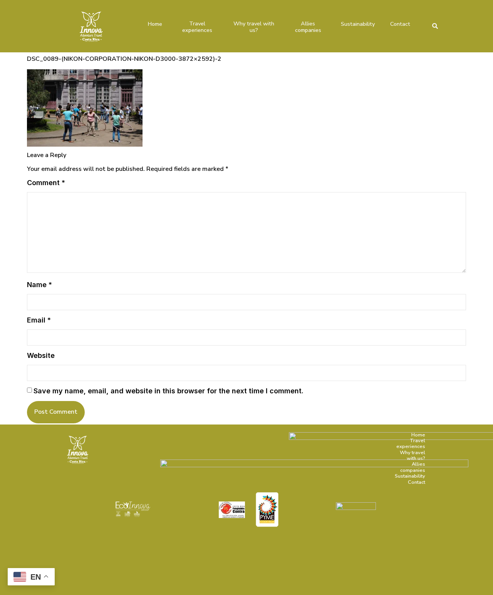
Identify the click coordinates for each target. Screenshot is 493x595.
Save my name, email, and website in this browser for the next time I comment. (169, 391)
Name (39, 285)
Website (41, 355)
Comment (46, 183)
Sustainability (358, 24)
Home (155, 24)
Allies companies (308, 27)
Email (39, 320)
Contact (400, 24)
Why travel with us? (253, 27)
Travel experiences (197, 27)
